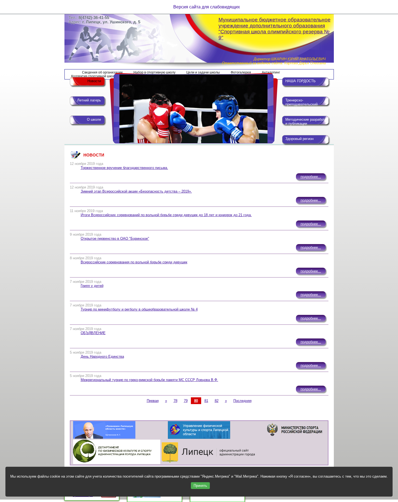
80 (196, 401)
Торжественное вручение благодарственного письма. (124, 168)
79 (186, 401)
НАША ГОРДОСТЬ (300, 81)
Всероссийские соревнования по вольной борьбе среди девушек (134, 262)
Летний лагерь (89, 100)
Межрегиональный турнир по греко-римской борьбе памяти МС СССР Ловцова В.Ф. (149, 380)
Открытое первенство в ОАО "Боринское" (115, 238)
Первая (153, 401)
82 (216, 401)
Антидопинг (271, 72)
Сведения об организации (102, 72)
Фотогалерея (241, 72)
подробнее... (311, 177)
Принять (200, 486)
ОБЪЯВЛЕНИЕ (93, 333)
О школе (94, 119)
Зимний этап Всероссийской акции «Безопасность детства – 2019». (136, 191)
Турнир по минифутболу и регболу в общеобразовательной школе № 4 (139, 309)
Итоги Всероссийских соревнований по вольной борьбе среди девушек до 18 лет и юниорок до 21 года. (166, 215)
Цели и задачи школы (203, 72)
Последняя (242, 401)
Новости (94, 81)
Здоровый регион (299, 139)
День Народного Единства (102, 356)
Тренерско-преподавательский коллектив (301, 102)
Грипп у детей (92, 286)
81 (206, 401)
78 (175, 401)
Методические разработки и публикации (306, 121)
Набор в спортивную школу (154, 72)
